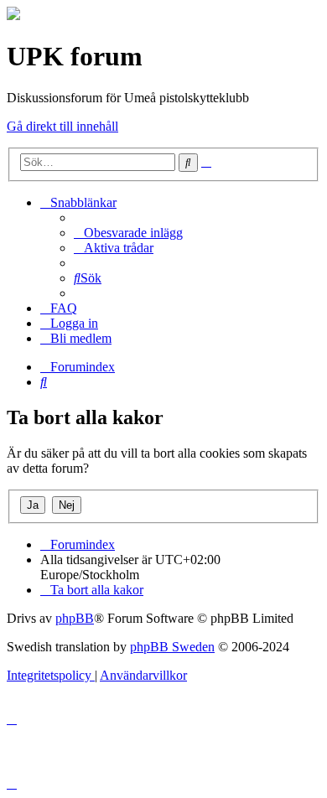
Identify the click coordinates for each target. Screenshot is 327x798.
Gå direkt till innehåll (62, 126)
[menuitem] (128, 232)
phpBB (74, 618)
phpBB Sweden (172, 647)
